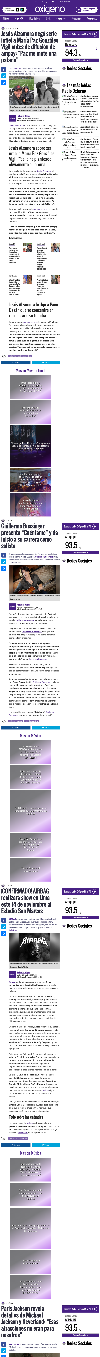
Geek (48, 18)
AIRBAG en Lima (21, 1138)
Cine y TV (19, 18)
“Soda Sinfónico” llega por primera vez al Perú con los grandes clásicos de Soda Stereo (30, 845)
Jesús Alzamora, (44, 171)
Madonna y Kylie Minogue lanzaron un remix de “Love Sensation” (30, 412)
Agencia (24, 356)
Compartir (17, 362)
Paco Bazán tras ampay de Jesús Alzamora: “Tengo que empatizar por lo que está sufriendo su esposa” (42, 287)
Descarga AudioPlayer (49, 2)
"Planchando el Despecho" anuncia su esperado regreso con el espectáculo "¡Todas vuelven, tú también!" (30, 446)
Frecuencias (92, 18)
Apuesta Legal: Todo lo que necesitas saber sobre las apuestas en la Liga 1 (89, 129)
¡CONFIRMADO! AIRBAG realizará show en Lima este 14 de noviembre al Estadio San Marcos (30, 752)
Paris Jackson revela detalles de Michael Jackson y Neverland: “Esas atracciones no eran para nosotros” (30, 777)
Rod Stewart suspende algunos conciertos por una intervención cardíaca (30, 811)
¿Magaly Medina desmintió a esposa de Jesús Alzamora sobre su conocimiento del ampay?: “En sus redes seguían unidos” (14, 287)
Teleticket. (13, 930)
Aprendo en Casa (33, 2)
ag (30, 356)
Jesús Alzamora (16, 68)
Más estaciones (65, 2)
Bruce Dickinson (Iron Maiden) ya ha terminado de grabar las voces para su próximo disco (30, 1287)
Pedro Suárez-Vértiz (31, 721)
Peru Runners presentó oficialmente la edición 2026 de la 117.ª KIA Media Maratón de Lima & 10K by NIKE (30, 480)
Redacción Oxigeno (23, 116)
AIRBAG (11, 1138)
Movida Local (13, 28)
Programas (76, 18)
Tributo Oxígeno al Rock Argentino (30, 869)
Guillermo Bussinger (44, 557)
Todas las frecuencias (79, 60)
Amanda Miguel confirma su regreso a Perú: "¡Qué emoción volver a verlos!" (30, 504)
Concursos (60, 18)
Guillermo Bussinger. (38, 659)
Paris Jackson (15, 1344)
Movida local (34, 18)
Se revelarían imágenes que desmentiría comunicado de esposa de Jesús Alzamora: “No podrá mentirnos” (14, 255)
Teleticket (22, 1132)
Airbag (46, 1090)
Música (6, 18)
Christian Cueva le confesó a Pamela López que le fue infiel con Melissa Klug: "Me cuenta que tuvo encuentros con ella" (89, 101)
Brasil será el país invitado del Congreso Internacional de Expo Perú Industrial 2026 (30, 387)
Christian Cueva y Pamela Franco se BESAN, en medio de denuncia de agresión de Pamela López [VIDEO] (89, 143)
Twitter (47, 362)
